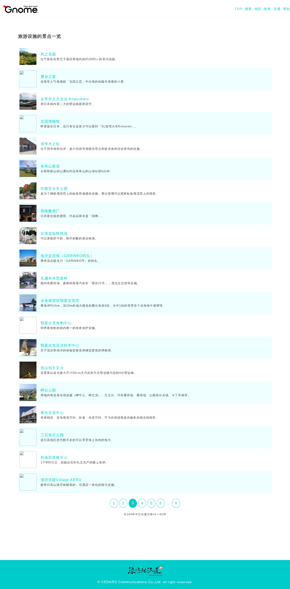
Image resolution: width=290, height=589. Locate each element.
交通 (277, 9)
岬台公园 (48, 390)
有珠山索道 (50, 166)
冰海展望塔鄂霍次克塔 (60, 301)
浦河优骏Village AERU (61, 480)
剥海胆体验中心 (54, 457)
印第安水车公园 (54, 189)
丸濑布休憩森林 (54, 278)
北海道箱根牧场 (54, 233)
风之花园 (48, 54)
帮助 (286, 9)
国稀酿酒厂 (50, 211)
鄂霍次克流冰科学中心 (60, 345)
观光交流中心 (52, 413)
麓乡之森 (48, 77)
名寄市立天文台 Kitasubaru (65, 99)
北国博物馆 (50, 121)
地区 (257, 9)
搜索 (248, 9)
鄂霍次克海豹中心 (56, 323)
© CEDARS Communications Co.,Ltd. (129, 582)
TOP (238, 9)
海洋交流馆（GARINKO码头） (67, 256)
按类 (267, 9)
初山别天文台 (52, 368)
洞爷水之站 (50, 144)
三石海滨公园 (52, 435)
